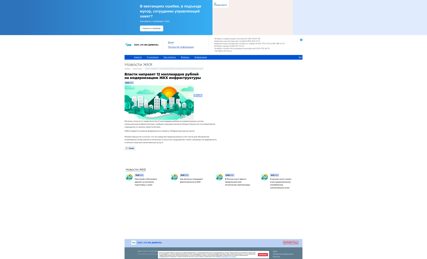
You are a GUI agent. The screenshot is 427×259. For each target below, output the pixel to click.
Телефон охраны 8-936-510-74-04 (229, 46)
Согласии (232, 256)
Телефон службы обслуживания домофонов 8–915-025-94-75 (242, 48)
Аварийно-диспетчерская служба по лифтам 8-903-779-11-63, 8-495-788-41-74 (249, 44)
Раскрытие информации (181, 47)
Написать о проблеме (152, 28)
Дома (171, 42)
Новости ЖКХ (137, 68)
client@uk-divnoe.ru (223, 51)
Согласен (263, 255)
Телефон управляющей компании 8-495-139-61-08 (237, 39)
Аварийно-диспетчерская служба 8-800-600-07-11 (237, 41)
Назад (131, 148)
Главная (127, 68)
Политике (224, 256)
